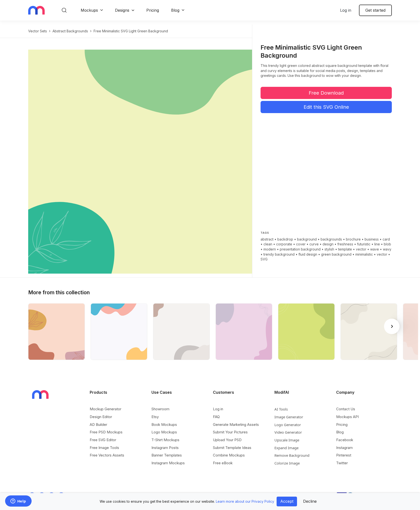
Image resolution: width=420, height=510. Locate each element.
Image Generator (288, 416)
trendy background (279, 254)
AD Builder (98, 424)
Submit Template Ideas (232, 447)
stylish (329, 249)
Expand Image (286, 447)
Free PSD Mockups (106, 432)
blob (387, 244)
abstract (267, 239)
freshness (345, 244)
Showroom (160, 409)
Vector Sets (37, 31)
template (345, 249)
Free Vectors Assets (107, 455)
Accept (286, 501)
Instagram (344, 447)
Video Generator (288, 432)
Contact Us (345, 409)
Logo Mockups (164, 432)
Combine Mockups (229, 455)
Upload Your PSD (227, 440)
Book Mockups (164, 424)
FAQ (216, 416)
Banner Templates (166, 455)
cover (301, 244)
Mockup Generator (105, 409)
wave (374, 249)
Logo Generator (287, 424)
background (307, 239)
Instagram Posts (165, 447)
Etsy (155, 416)
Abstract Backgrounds (70, 31)
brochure (353, 239)
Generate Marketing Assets (236, 424)
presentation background (300, 249)
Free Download (326, 93)
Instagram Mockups (168, 463)
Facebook (344, 440)
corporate (284, 244)
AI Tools (281, 409)
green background (336, 254)
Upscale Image (286, 440)
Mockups (89, 10)
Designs (122, 10)
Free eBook (223, 463)
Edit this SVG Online (326, 107)
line (377, 244)
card (386, 239)
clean (267, 244)
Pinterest (343, 455)
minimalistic (364, 254)
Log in (345, 10)
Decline (310, 501)
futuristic (363, 244)
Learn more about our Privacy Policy (245, 501)
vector (361, 249)
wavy (387, 249)
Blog (175, 10)
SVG (264, 259)
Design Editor (101, 416)
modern (269, 249)
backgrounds (331, 239)
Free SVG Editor (103, 440)
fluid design (307, 254)
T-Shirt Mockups (165, 440)
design (328, 244)
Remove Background (291, 455)
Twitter (342, 463)
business (372, 239)
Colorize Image (287, 463)
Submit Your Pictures (230, 432)
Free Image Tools (104, 447)
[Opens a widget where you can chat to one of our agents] (18, 501)
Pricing (152, 10)
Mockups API (347, 416)
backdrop (285, 239)
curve (314, 244)
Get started (375, 10)
